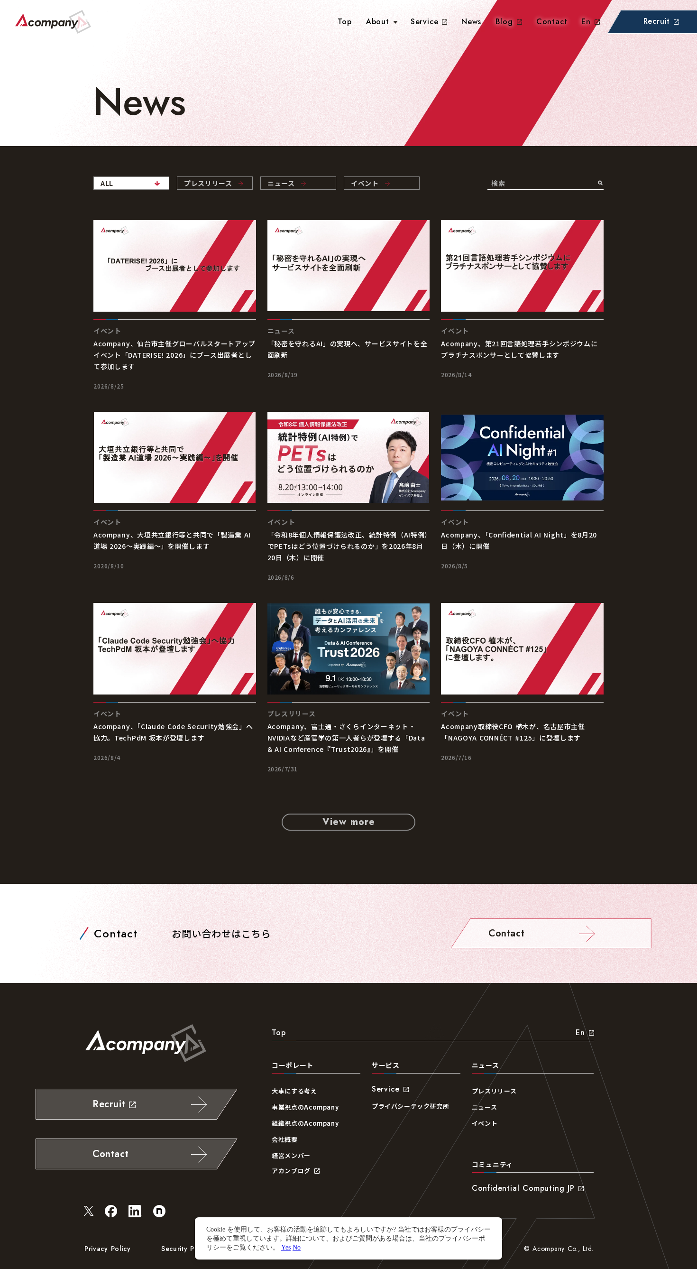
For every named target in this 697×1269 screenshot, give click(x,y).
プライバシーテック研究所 (410, 1106)
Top (278, 1032)
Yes (286, 1247)
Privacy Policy (107, 1248)
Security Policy (186, 1248)
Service (425, 21)
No (297, 1247)
